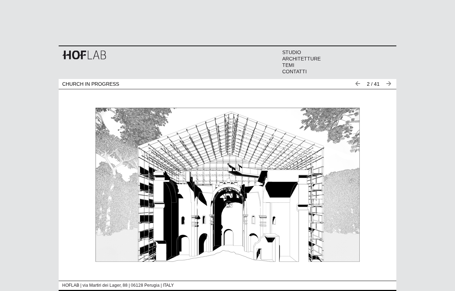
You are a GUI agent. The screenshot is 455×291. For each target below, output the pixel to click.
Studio (291, 52)
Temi (288, 65)
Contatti (294, 71)
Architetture (301, 59)
